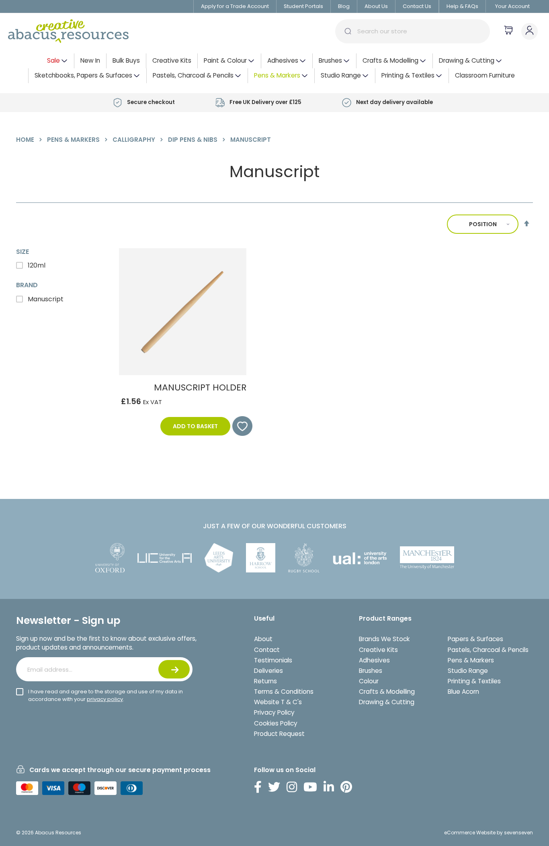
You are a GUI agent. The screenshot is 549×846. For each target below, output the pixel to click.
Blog (344, 6)
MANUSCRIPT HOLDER (200, 387)
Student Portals (303, 6)
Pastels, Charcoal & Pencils (488, 650)
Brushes (370, 670)
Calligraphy (135, 139)
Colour (369, 681)
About (263, 639)
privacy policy (105, 699)
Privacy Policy (274, 712)
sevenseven (518, 832)
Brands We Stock (384, 639)
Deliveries (268, 670)
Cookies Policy (275, 723)
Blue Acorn (463, 691)
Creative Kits (378, 650)
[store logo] (68, 31)
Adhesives (374, 660)
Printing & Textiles (474, 681)
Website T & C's (278, 702)
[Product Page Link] (182, 373)
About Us (376, 6)
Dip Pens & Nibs (193, 139)
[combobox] (412, 31)
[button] (238, 426)
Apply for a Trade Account (235, 6)
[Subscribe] (174, 669)
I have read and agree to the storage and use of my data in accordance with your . (105, 695)
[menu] (274, 68)
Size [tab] (22, 251)
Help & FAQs (462, 6)
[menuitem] (57, 61)
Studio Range (468, 670)
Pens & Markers (74, 139)
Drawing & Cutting (386, 702)
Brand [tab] (27, 285)
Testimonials (273, 660)
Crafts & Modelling (387, 691)
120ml (35, 265)
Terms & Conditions (283, 691)
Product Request (279, 734)
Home (26, 139)
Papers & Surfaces (475, 639)
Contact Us (417, 6)
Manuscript (45, 299)
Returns (265, 681)
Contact (267, 650)
